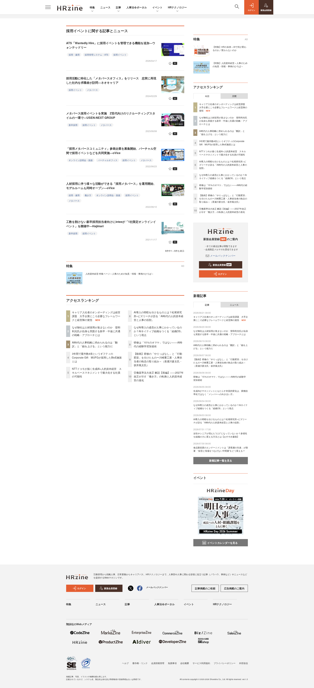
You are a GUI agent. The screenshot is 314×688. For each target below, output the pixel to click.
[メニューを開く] (48, 7)
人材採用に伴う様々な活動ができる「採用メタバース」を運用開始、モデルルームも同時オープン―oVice (111, 185)
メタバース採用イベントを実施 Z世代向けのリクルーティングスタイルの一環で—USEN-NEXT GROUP (110, 115)
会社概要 (184, 663)
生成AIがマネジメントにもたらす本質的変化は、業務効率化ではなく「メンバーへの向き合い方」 (220, 392)
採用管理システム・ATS (96, 54)
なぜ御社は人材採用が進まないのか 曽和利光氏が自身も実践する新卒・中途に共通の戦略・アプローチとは (96, 331)
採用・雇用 (74, 54)
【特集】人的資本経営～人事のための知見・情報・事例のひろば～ (230, 64)
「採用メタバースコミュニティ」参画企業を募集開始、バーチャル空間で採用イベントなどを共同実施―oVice (111, 150)
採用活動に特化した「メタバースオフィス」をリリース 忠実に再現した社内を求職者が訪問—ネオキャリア (111, 80)
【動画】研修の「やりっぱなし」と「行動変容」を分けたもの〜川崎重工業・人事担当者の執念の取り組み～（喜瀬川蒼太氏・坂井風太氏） (158, 359)
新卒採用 (73, 124)
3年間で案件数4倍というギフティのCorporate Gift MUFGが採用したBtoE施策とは (97, 357)
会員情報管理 (157, 663)
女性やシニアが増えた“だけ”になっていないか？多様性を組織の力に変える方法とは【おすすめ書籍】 (220, 435)
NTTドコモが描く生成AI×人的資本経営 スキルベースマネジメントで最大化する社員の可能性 (97, 372)
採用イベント (119, 54)
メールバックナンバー (223, 255)
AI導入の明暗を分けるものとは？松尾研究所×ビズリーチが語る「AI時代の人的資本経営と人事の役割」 (158, 316)
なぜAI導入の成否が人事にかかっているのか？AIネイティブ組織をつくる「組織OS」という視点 (158, 331)
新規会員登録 (222, 264)
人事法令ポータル (136, 7)
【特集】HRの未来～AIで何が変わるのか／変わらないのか (229, 48)
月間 (234, 96)
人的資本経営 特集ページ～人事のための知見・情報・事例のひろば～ (119, 273)
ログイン (222, 274)
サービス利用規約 (201, 663)
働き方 (88, 195)
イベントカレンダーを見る (222, 543)
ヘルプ (125, 663)
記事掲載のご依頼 (205, 588)
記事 (118, 7)
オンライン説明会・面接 (81, 160)
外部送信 (243, 663)
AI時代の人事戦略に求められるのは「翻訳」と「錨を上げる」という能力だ (95, 344)
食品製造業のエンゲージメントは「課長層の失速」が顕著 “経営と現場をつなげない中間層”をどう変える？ (220, 449)
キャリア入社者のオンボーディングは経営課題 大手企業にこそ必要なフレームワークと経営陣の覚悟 (96, 316)
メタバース (92, 89)
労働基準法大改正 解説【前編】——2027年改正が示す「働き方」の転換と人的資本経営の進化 (159, 376)
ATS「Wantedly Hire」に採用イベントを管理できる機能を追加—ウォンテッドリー (110, 45)
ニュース (105, 7)
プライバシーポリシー (225, 663)
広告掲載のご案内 (234, 588)
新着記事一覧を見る (220, 460)
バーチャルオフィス (107, 160)
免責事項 (172, 663)
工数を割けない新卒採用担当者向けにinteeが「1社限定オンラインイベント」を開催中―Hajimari (111, 224)
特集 (92, 7)
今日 (207, 96)
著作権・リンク (140, 663)
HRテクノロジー (177, 7)
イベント (157, 7)
